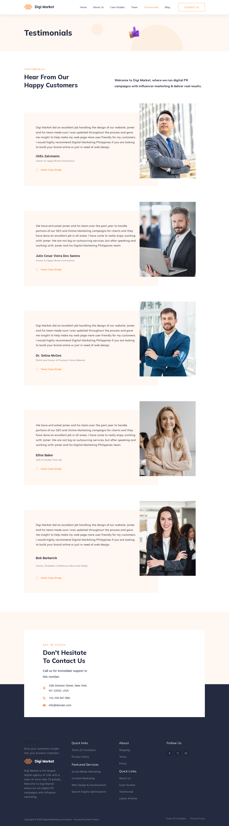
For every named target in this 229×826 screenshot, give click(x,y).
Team (134, 7)
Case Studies (117, 7)
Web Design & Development (89, 785)
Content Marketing (83, 778)
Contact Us (191, 7)
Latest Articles (128, 798)
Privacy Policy (80, 756)
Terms (123, 756)
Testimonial (126, 791)
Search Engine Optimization (89, 791)
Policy (123, 763)
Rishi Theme (93, 819)
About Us (98, 7)
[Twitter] (178, 753)
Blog (167, 7)
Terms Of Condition (84, 750)
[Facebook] (170, 753)
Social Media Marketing (86, 771)
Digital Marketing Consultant (57, 819)
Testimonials (151, 7)
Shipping (124, 750)
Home (83, 7)
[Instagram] (186, 753)
